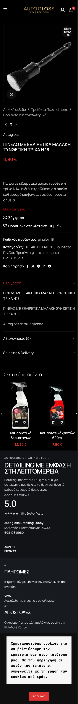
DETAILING (45, 247)
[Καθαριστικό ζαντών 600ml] (57, 405)
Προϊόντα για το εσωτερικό (24, 115)
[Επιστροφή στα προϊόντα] (11, 125)
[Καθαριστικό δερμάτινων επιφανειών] (20, 405)
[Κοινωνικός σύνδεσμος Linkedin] (44, 266)
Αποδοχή (39, 696)
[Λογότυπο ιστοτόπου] (39, 9)
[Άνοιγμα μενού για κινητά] (5, 9)
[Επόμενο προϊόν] (16, 125)
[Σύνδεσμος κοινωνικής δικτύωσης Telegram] (49, 266)
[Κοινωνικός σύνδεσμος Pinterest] (38, 266)
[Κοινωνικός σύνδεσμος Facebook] (27, 266)
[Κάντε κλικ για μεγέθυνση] (11, 94)
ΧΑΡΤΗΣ (9, 547)
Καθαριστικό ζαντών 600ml (57, 435)
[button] (17, 422)
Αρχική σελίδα (14, 109)
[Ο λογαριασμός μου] (62, 9)
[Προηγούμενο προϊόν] (5, 125)
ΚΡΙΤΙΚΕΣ (10, 551)
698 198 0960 (14, 532)
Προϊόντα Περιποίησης (49, 109)
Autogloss (11, 134)
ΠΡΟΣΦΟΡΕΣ (13, 258)
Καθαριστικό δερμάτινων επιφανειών (20, 438)
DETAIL (30, 247)
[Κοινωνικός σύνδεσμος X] (33, 266)
